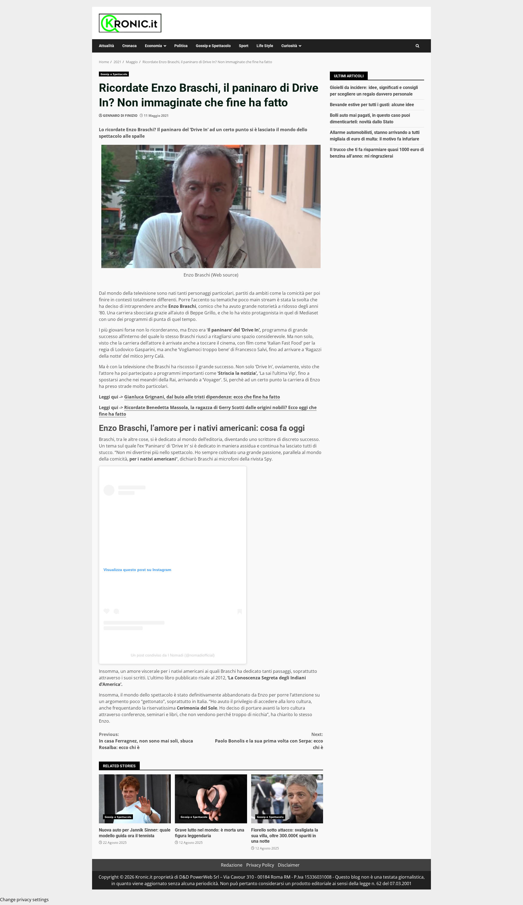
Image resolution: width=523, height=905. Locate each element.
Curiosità (289, 46)
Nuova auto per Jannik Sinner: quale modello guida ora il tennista (135, 798)
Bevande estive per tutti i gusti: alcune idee (372, 104)
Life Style (265, 46)
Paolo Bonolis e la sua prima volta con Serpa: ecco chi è (269, 740)
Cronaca (129, 46)
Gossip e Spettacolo (213, 46)
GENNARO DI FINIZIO (120, 115)
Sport (243, 46)
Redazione (231, 865)
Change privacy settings (24, 900)
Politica (181, 46)
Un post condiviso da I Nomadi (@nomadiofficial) (173, 655)
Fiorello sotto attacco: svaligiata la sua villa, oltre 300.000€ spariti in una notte (287, 798)
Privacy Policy (260, 865)
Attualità (106, 46)
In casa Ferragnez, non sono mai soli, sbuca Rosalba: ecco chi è (146, 740)
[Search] (417, 46)
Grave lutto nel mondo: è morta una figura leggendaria (211, 798)
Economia (153, 46)
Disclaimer (289, 865)
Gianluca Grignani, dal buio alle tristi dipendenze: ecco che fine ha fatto (202, 397)
